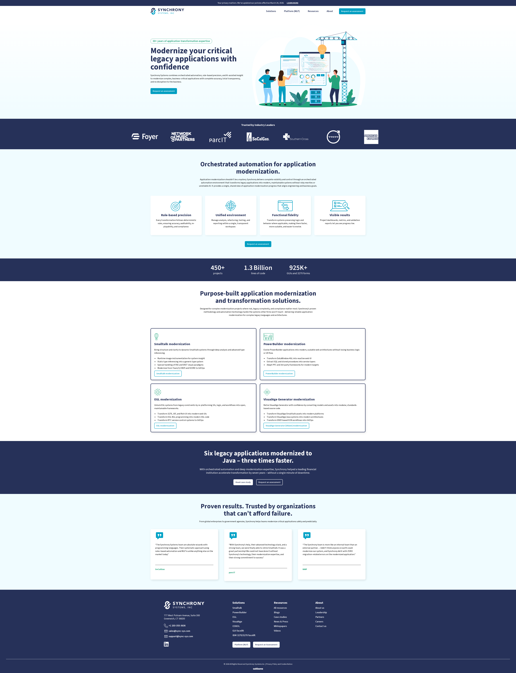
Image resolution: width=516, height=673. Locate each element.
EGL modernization (165, 425)
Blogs (277, 612)
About (330, 11)
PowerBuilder (239, 612)
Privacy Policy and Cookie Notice (279, 664)
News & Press (281, 621)
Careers (319, 621)
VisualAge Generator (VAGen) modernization (286, 425)
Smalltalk (237, 608)
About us (319, 608)
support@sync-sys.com (181, 636)
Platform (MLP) (292, 11)
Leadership (321, 612)
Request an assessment (352, 11)
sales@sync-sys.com (179, 631)
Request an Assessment (266, 644)
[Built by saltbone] (258, 668)
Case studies (280, 617)
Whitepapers (280, 626)
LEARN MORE (292, 2)
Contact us (320, 626)
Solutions (271, 11)
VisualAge (237, 621)
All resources (280, 608)
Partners (319, 617)
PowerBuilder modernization (279, 373)
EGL (234, 617)
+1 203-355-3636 (177, 625)
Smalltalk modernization (168, 373)
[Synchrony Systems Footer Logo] (194, 605)
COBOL (236, 626)
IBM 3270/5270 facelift (243, 635)
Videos (277, 630)
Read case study (243, 482)
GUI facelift (238, 630)
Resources (313, 11)
